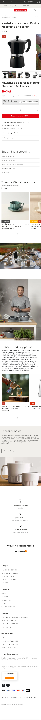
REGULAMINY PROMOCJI (10, 624)
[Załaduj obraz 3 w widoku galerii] (19, 75)
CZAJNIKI (4, 583)
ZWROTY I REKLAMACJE (9, 644)
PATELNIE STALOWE (8, 576)
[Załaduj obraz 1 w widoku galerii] (5, 75)
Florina (3, 16)
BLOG (3, 603)
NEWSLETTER (6, 600)
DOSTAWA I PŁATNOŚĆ (9, 641)
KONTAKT (4, 597)
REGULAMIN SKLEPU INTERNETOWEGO (15, 617)
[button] (35, 10)
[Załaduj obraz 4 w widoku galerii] (27, 75)
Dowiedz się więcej (9, 451)
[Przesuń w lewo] (19, 234)
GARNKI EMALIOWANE (9, 570)
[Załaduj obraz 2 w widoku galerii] (12, 75)
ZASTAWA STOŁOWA (8, 580)
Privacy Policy (5, 697)
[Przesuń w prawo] (35, 52)
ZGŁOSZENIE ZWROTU (9, 647)
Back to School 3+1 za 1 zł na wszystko (16, 16)
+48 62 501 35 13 (25, 5)
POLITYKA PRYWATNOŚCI (10, 620)
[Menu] (3, 10)
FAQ (2, 638)
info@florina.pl (9, 5)
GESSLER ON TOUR (8, 607)
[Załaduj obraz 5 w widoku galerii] (34, 75)
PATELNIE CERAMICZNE (9, 573)
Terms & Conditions (26, 697)
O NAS (3, 594)
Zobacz (4, 188)
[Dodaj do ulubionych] (38, 83)
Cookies (15, 697)
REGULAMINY (6, 627)
